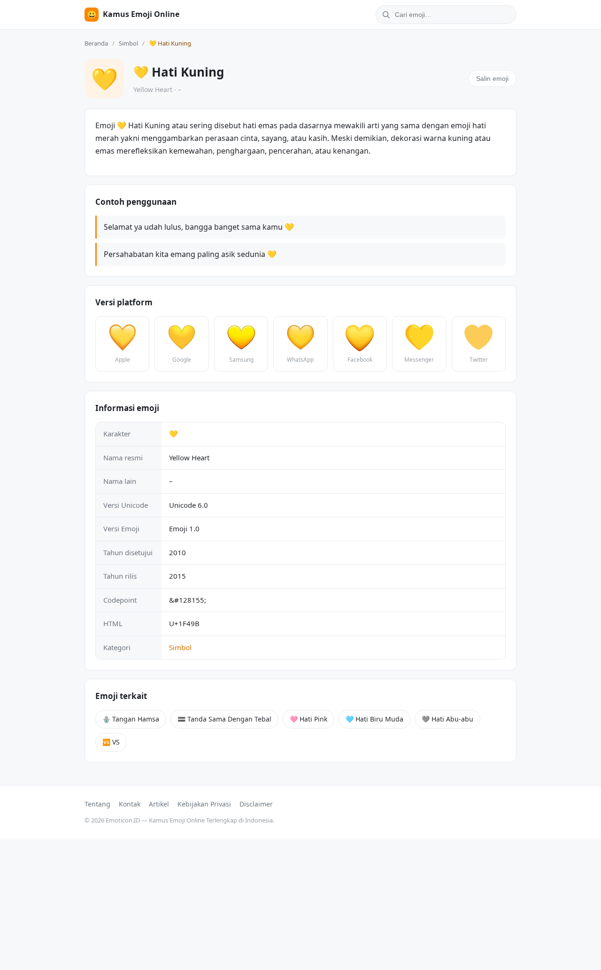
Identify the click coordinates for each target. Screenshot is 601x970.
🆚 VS (111, 741)
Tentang (97, 803)
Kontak (129, 803)
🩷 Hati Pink (308, 718)
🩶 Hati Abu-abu (447, 718)
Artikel (159, 803)
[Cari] (384, 14)
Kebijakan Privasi (204, 803)
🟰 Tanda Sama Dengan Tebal (224, 718)
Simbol (128, 43)
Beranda (96, 43)
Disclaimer (256, 803)
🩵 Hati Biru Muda (374, 718)
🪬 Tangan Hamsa (130, 718)
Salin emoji (492, 78)
